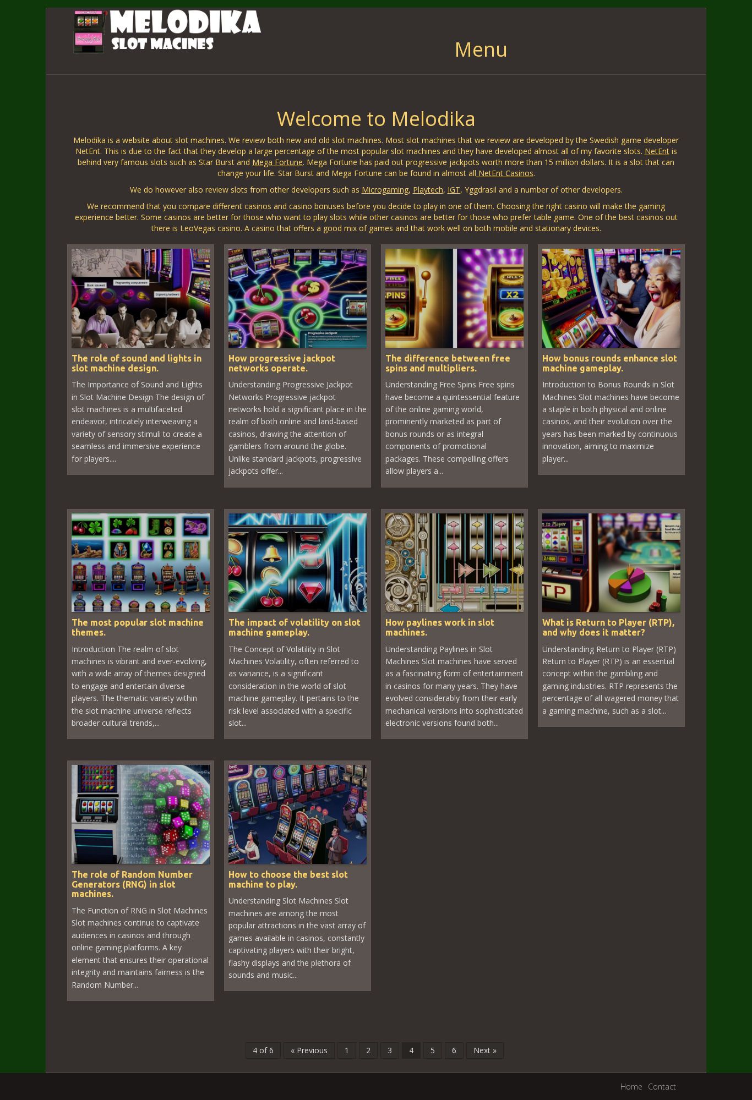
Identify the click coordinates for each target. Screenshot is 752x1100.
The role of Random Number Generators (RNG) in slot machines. (132, 884)
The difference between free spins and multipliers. (447, 363)
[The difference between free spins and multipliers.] (454, 297)
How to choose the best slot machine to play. (288, 879)
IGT (454, 189)
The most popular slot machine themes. (138, 627)
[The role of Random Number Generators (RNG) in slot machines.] (141, 813)
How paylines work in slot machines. (439, 627)
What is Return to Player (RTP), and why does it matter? (608, 627)
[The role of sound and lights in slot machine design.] (141, 297)
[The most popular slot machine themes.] (141, 561)
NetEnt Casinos (505, 173)
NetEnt (657, 151)
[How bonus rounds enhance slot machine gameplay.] (611, 297)
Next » (485, 1050)
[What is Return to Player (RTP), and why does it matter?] (611, 561)
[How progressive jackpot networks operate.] (297, 297)
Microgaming (385, 189)
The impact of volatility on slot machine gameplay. (294, 627)
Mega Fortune (277, 162)
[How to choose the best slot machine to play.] (297, 813)
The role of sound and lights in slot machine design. (136, 363)
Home (631, 1086)
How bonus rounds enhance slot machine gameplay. (609, 363)
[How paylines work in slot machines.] (454, 561)
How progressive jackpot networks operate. (281, 363)
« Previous (309, 1050)
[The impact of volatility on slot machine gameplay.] (297, 561)
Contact (662, 1086)
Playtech (428, 189)
